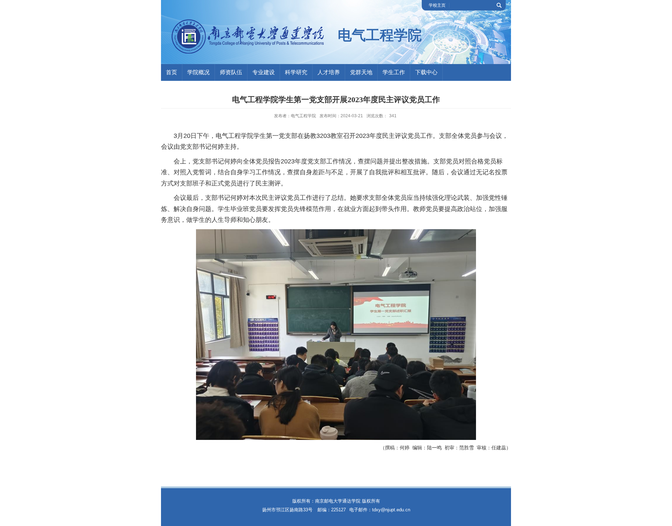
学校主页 (437, 5)
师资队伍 (231, 72)
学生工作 (394, 72)
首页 (171, 72)
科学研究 (296, 72)
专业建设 (263, 72)
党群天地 (361, 72)
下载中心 (426, 72)
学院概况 (198, 72)
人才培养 (328, 72)
